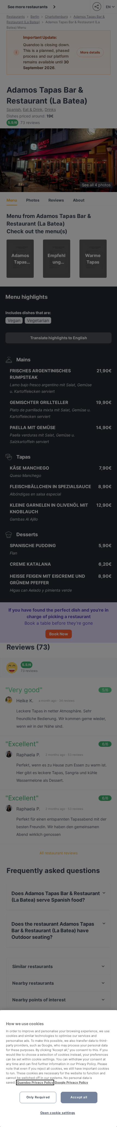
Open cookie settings (57, 1113)
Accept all (78, 1097)
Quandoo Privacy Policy (35, 1082)
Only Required (38, 1097)
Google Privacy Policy (71, 1082)
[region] (58, 1068)
